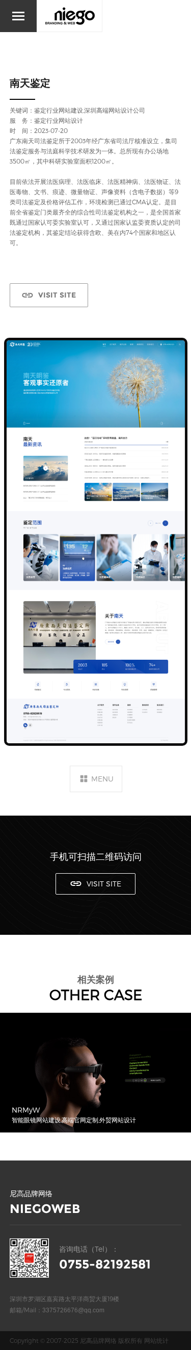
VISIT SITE (57, 295)
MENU (102, 778)
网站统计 (156, 1340)
